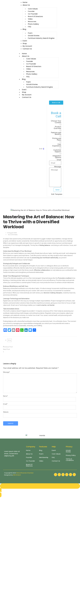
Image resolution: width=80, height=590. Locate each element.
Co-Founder (33, 14)
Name (5, 396)
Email (59, 160)
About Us (25, 56)
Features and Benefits (56, 133)
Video (30, 19)
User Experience (56, 145)
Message (57, 166)
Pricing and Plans (56, 139)
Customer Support (57, 150)
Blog (24, 79)
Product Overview (57, 127)
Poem (30, 33)
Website (5, 412)
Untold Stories (33, 35)
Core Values (33, 9)
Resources (32, 21)
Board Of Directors (35, 16)
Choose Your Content (56, 121)
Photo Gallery (33, 24)
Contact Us (26, 97)
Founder (31, 11)
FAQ (29, 27)
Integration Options (57, 156)
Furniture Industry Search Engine (41, 38)
